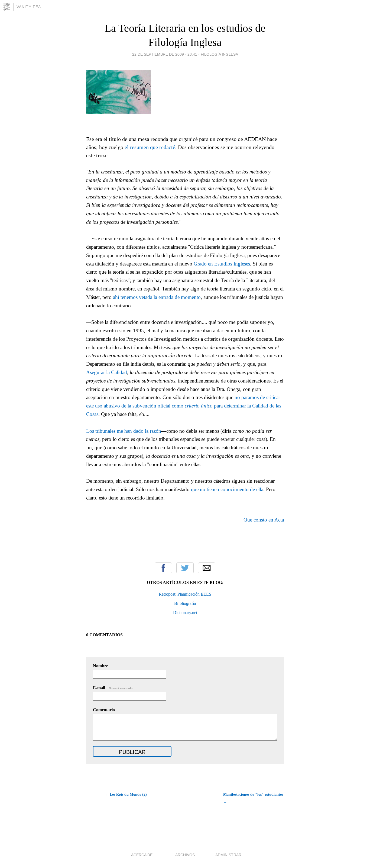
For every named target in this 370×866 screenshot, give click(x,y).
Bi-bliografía (185, 603)
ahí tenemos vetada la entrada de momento (157, 297)
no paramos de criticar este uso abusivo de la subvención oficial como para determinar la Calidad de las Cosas (183, 405)
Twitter (185, 567)
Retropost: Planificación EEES (185, 594)
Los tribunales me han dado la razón (123, 431)
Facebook (163, 567)
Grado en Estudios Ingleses (222, 264)
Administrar (228, 855)
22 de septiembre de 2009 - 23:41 (164, 54)
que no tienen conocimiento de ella (227, 489)
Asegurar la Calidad (106, 372)
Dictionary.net (185, 612)
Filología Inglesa (219, 54)
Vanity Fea (29, 7)
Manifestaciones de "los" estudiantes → (253, 798)
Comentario (104, 709)
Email (206, 567)
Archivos (185, 855)
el (127, 147)
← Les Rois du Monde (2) (126, 794)
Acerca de (141, 855)
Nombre (100, 665)
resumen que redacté (152, 147)
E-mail (113, 687)
